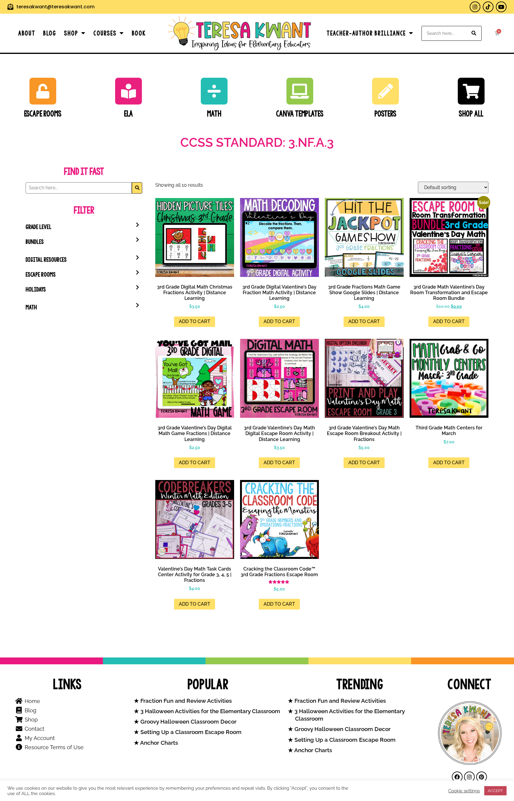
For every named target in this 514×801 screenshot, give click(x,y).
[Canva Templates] (299, 91)
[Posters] (385, 91)
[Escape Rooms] (42, 91)
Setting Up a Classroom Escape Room (190, 732)
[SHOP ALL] (471, 91)
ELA (128, 113)
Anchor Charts (158, 742)
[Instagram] (475, 6)
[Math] (214, 91)
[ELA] (128, 91)
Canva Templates (300, 113)
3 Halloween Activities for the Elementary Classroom (209, 711)
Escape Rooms (43, 113)
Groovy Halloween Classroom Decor (187, 721)
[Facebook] (457, 777)
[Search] (473, 33)
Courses (105, 33)
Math (214, 113)
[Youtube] (501, 6)
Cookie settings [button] (464, 790)
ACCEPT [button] (495, 790)
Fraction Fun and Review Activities (185, 700)
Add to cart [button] (194, 321)
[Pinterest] (481, 777)
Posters (385, 113)
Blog (49, 33)
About (26, 33)
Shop (71, 33)
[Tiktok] (488, 6)
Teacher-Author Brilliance (366, 33)
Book (139, 33)
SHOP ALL (471, 113)
